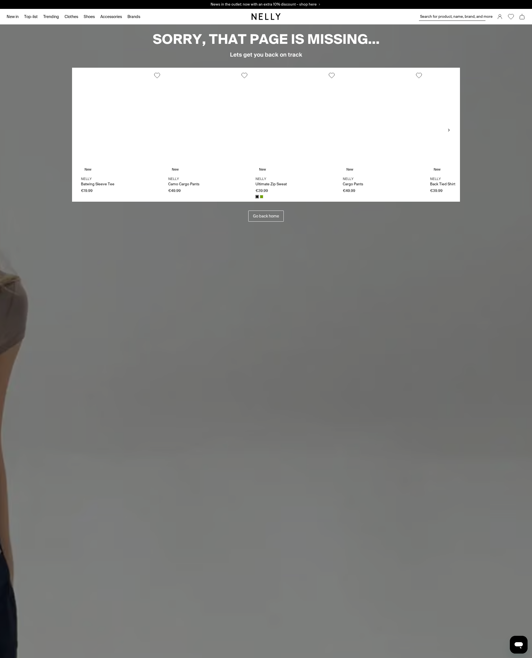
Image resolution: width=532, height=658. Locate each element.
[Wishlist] (511, 16)
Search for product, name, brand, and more (452, 16)
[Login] (500, 16)
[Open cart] (522, 16)
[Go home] (266, 16)
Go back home (266, 216)
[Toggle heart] (157, 75)
